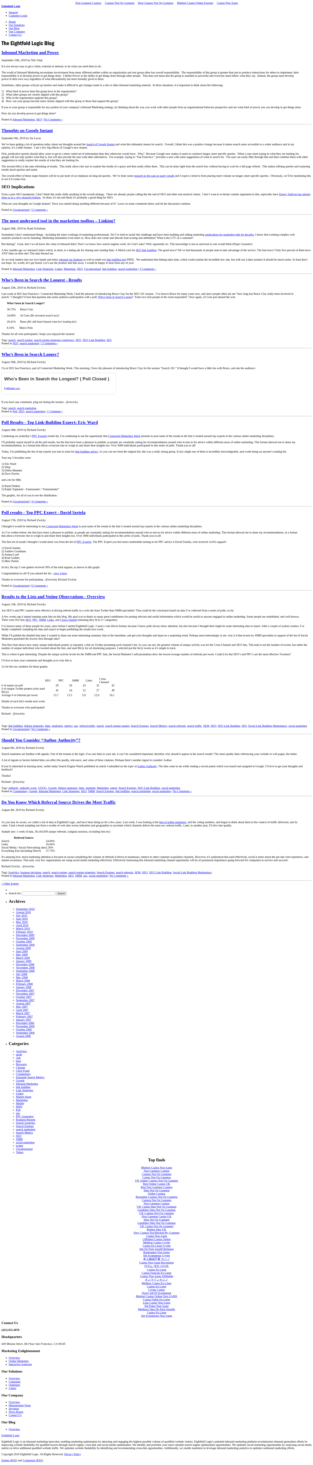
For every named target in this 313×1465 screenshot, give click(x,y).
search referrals (177, 725)
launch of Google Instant (100, 144)
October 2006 (24, 1029)
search (12, 340)
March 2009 (23, 957)
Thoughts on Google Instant (27, 130)
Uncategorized (21, 209)
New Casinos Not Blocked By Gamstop (156, 1232)
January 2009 (23, 961)
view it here (60, 573)
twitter (19, 1145)
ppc (76, 725)
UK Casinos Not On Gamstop (156, 1213)
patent (113, 788)
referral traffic (87, 725)
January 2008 (23, 987)
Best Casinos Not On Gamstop (155, 3)
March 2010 (23, 928)
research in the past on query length (154, 175)
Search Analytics (25, 1122)
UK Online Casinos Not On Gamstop (156, 1180)
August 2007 (23, 1003)
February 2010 (24, 931)
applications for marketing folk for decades (229, 234)
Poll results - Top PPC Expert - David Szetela (43, 512)
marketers (57, 725)
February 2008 (24, 983)
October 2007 (24, 997)
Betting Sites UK (156, 1229)
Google (52, 788)
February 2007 (24, 1016)
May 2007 (22, 1006)
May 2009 (22, 954)
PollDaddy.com (12, 388)
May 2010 (22, 922)
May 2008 (22, 977)
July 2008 (21, 974)
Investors (14, 1408)
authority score (28, 788)
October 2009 (24, 941)
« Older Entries (10, 883)
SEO (39, 119)
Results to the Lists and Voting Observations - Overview (53, 596)
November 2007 (25, 993)
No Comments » (53, 119)
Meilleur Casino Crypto (156, 1242)
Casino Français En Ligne (156, 1272)
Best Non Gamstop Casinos (156, 1187)
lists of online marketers (172, 822)
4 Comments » (39, 501)
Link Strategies (44, 269)
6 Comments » (39, 585)
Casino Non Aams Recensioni (156, 1262)
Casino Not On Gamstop (156, 1177)
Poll (15, 411)
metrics (68, 725)
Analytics (13, 872)
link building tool (116, 259)
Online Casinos (156, 1193)
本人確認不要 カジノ (156, 1259)
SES (109, 340)
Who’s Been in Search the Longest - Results (41, 280)
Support (13, 12)
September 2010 (25, 909)
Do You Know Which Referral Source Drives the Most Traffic (58, 802)
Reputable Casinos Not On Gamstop (157, 1196)
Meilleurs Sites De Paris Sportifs (156, 1309)
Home (12, 21)
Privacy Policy (72, 1454)
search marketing (127, 269)
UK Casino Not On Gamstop (156, 1226)
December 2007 (25, 990)
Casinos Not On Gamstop (119, 3)
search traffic (194, 725)
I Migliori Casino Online (157, 1239)
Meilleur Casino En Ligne (156, 1283)
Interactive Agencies (20, 1364)
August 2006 (23, 1036)
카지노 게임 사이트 (156, 1266)
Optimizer (14, 1384)
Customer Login (18, 15)
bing (18, 1061)
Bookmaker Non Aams (156, 1252)
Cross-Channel (68, 619)
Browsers (21, 1064)
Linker (58, 269)
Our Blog (14, 28)
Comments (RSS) (33, 1460)
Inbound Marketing (24, 119)
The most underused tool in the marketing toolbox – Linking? (58, 220)
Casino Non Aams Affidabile (156, 1276)
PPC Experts (39, 436)
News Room (16, 1411)
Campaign (14, 1381)
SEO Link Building (94, 340)
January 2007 (23, 1019)
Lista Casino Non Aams (156, 1302)
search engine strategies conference (54, 340)
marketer (90, 788)
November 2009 (25, 938)
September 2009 (25, 944)
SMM (42, 619)
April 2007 (22, 1010)
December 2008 (25, 964)
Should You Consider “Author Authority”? (40, 740)
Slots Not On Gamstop (156, 1190)
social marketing (297, 725)
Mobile (20, 1103)
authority (13, 788)
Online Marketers (19, 1361)
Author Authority (147, 766)
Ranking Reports (25, 1119)
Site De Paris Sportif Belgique (156, 1249)
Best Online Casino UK (156, 1183)
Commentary (20, 791)
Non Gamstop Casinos (88, 3)
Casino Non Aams (227, 3)
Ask (18, 1057)
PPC (35, 619)
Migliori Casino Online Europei (195, 3)
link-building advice (86, 451)
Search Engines (140, 725)
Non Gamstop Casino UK (157, 1216)
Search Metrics (158, 725)
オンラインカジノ (156, 1279)
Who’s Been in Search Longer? (30, 354)
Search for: (15, 893)
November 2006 (25, 1026)
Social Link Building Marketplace (267, 725)
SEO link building (146, 250)
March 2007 (23, 1013)
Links (50, 619)
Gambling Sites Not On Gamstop (156, 1209)
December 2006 (25, 1023)
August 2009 (23, 948)
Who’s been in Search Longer (115, 297)
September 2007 (25, 1000)
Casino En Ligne (156, 1269)
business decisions (30, 872)
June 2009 (22, 951)
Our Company (17, 31)
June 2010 (22, 918)
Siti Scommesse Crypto (156, 1255)
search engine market (117, 725)
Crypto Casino (156, 1289)
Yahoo (19, 1152)
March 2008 (23, 980)
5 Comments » (39, 209)
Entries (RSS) (9, 1460)
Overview (14, 1357)
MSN (19, 1106)
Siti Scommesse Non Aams (156, 1315)
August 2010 (23, 912)
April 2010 (22, 925)
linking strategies (33, 725)
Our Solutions (17, 25)
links (47, 725)
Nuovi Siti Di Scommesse (156, 1293)
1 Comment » (55, 411)
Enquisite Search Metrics (30, 1077)
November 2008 (25, 967)
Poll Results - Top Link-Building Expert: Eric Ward (49, 422)
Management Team (20, 1405)
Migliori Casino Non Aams (156, 1167)
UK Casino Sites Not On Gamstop (156, 1206)
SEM (206, 725)
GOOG (42, 788)
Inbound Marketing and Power (30, 52)
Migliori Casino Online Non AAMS (156, 1296)
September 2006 (25, 1032)
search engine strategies (81, 872)
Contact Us (15, 34)
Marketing (70, 269)
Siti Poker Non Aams (156, 1306)
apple (19, 1054)
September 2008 (25, 970)
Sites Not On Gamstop (157, 1219)
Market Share (23, 1096)
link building (109, 269)
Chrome (20, 1067)
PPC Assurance (25, 1116)
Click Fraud (23, 1070)
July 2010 (21, 915)
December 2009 (25, 935)
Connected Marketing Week (124, 436)
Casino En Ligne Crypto (157, 1245)
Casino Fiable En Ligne (156, 1299)
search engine (25, 340)
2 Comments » (49, 343)
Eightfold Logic (10, 6)
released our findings (71, 259)
